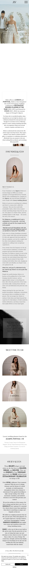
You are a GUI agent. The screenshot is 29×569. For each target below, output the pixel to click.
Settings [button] (14, 567)
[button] (26, 41)
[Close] (27, 556)
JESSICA (15, 422)
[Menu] (26, 2)
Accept (21, 564)
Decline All (8, 564)
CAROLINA (14, 396)
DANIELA (15, 370)
